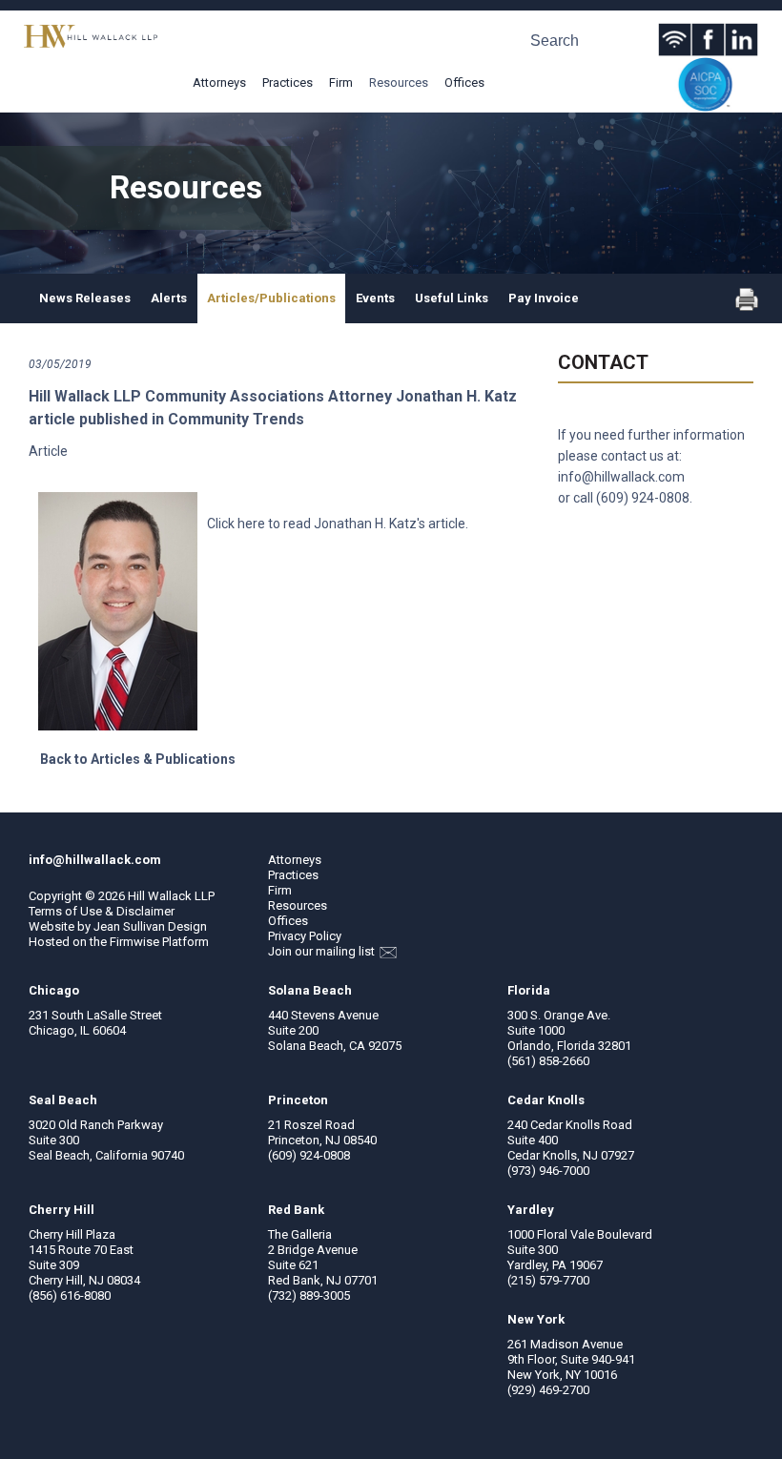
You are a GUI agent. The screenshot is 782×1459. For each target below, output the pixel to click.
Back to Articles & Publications (138, 759)
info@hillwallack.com (621, 476)
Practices (287, 82)
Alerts (169, 298)
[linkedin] (741, 39)
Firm (341, 82)
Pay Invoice (543, 298)
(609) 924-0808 (642, 497)
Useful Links (451, 298)
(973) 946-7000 (548, 1170)
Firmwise (134, 942)
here (251, 523)
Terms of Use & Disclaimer (102, 911)
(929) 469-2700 (548, 1390)
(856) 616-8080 (70, 1295)
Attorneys (219, 82)
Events (375, 298)
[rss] (674, 39)
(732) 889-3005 (309, 1295)
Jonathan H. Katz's (369, 523)
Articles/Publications (271, 298)
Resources (398, 82)
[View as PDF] (746, 306)
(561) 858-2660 (548, 1061)
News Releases (85, 298)
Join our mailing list (323, 951)
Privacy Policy (304, 936)
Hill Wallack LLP (171, 896)
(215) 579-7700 (548, 1280)
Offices (464, 82)
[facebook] (708, 39)
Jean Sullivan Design (150, 926)
